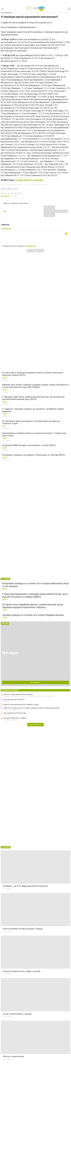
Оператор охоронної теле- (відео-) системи (21, 971)
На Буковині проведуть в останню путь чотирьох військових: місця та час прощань (35, 585)
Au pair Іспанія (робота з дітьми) (17, 1014)
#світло (15, 189)
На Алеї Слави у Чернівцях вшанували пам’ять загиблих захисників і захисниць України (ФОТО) (32, 373)
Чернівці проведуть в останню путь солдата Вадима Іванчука (33, 615)
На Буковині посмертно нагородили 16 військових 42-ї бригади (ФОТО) (33, 455)
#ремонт (9, 189)
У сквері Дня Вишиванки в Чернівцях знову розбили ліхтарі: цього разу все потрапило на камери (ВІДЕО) (35, 595)
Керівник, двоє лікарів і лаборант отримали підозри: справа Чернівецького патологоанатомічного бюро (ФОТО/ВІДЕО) (35, 385)
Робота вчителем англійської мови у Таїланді (23, 929)
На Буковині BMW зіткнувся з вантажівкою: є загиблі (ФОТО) (29, 445)
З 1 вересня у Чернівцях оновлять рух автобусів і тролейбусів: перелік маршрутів (33, 410)
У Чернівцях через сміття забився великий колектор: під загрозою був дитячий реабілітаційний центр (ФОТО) (33, 398)
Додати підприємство (35, 724)
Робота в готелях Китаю (13, 1056)
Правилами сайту (31, 246)
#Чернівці (3, 189)
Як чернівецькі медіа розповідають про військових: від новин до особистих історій (31, 422)
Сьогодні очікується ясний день (29, 180)
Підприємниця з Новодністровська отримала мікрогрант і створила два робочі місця (34, 434)
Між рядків (10, 653)
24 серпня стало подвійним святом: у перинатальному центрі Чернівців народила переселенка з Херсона (32, 606)
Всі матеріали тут (35, 682)
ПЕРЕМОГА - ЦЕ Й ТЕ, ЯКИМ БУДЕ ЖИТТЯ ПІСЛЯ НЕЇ (25, 886)
